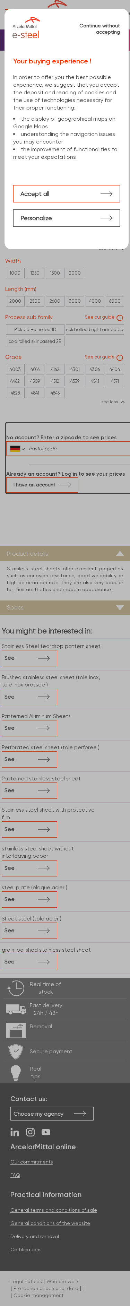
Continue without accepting (99, 29)
